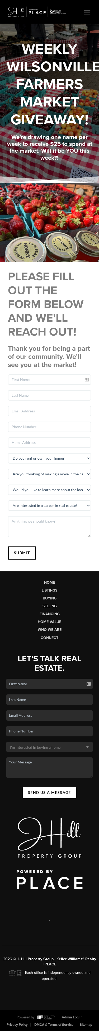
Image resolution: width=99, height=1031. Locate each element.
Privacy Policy (17, 1025)
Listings (49, 590)
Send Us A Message (49, 792)
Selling (50, 606)
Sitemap (86, 1025)
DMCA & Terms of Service (53, 1025)
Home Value (49, 622)
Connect (49, 638)
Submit (22, 553)
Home (49, 582)
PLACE (50, 964)
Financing (50, 614)
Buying (49, 598)
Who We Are (50, 630)
